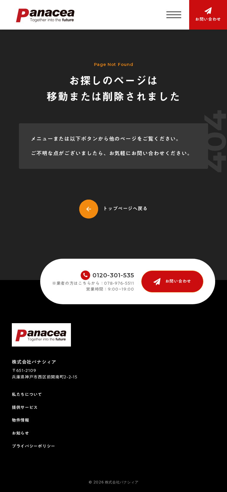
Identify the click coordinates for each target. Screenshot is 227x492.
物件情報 (20, 420)
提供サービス (25, 408)
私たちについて (27, 395)
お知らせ (20, 433)
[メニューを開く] (173, 15)
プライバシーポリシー (33, 446)
